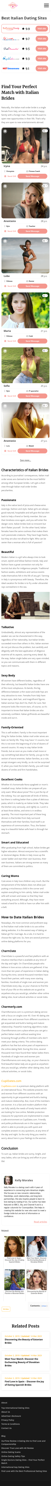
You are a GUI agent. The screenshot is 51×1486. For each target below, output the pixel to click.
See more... (25, 460)
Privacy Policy (7, 1420)
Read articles (40, 1222)
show (44, 1306)
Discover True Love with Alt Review (17, 1448)
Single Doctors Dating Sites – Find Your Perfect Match (23, 1461)
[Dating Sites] (12, 5)
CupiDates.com (11, 1081)
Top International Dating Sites (15, 1408)
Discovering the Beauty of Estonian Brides (24, 1341)
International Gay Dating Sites (15, 1467)
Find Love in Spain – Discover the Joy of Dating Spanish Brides (24, 1383)
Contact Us (6, 1428)
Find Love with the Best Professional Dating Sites (24, 1471)
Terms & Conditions (10, 1424)
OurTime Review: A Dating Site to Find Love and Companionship (23, 1442)
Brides (6, 1309)
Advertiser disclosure (11, 1416)
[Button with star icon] (5, 131)
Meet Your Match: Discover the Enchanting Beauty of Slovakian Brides (22, 1362)
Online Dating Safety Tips (13, 1456)
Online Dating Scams (11, 1452)
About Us (5, 1412)
